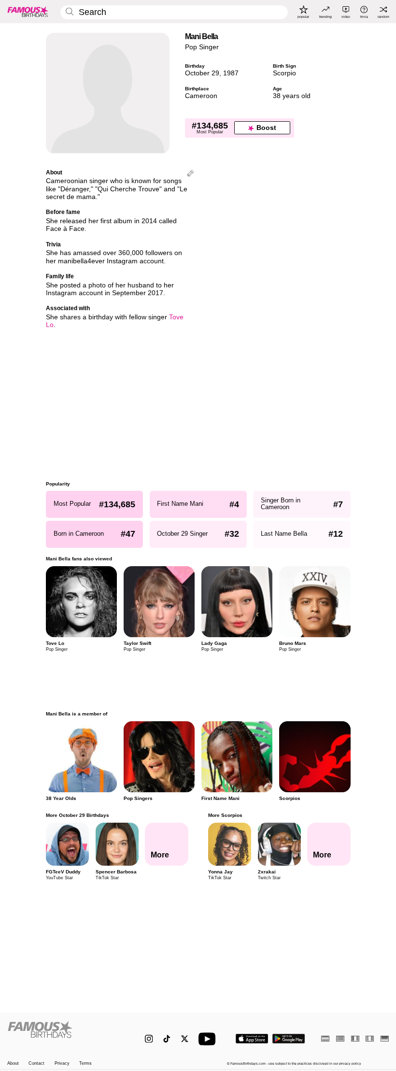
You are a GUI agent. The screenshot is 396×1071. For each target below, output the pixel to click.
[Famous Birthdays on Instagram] (149, 1039)
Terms (85, 1063)
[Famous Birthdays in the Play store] (288, 1038)
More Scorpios (225, 815)
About (13, 1063)
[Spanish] (325, 1038)
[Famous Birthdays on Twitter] (185, 1039)
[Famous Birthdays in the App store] (252, 1038)
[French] (355, 1038)
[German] (385, 1038)
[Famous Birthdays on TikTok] (167, 1039)
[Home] (65, 1034)
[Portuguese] (340, 1038)
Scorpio (284, 73)
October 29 (202, 73)
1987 (231, 73)
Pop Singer (202, 47)
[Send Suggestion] (190, 174)
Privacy (62, 1063)
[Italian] (370, 1038)
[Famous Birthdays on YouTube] (209, 1039)
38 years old (292, 96)
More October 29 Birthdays (77, 815)
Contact (36, 1063)
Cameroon (201, 96)
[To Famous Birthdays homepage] (28, 11)
